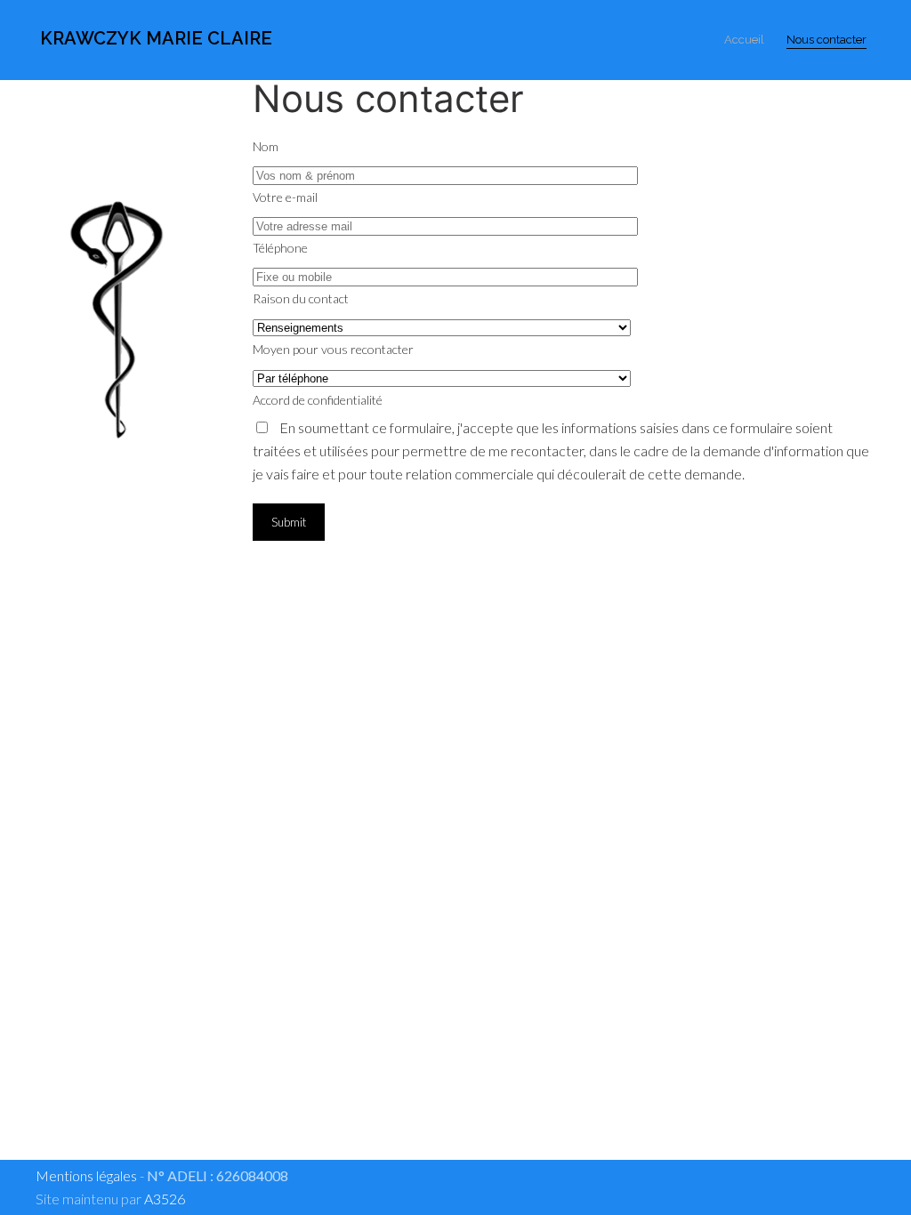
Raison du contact (301, 298)
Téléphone (280, 247)
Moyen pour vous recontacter (333, 349)
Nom (265, 146)
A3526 (164, 1198)
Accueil (744, 39)
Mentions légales (86, 1175)
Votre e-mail (285, 197)
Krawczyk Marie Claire (154, 38)
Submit (288, 522)
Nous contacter (826, 39)
